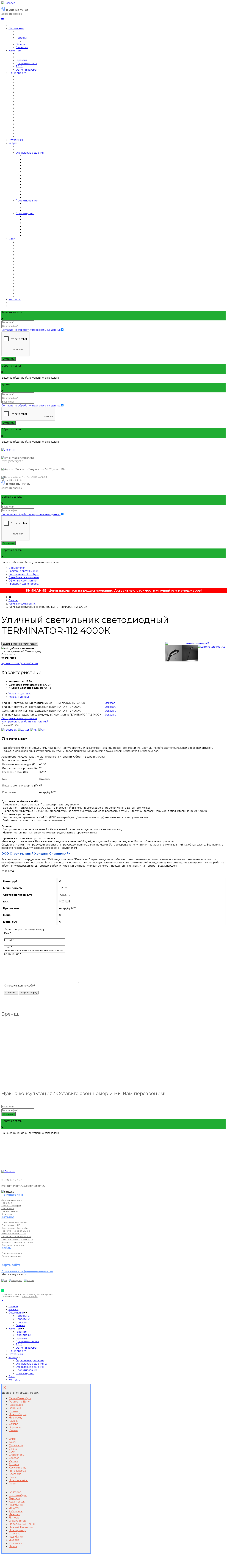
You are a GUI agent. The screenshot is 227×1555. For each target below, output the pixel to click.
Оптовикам (16, 140)
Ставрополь (16, 1454)
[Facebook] (8, 729)
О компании (16, 28)
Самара (13, 1424)
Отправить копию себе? (19, 985)
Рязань (13, 1461)
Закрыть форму (28, 992)
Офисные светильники (23, 580)
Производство (25, 213)
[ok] (41, 729)
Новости (21, 37)
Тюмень (14, 1464)
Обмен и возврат (26, 69)
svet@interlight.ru (13, 461)
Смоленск (15, 1533)
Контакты (15, 299)
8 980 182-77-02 (17, 10)
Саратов (14, 1458)
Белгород (15, 1492)
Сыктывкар (16, 1445)
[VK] (4, 1280)
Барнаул (14, 1498)
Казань (13, 1411)
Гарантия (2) (23, 1335)
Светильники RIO (11, 1225)
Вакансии (22, 47)
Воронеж (15, 1408)
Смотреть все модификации (19, 718)
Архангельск (17, 1501)
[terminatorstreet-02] (190, 653)
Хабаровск (16, 1511)
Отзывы (20, 44)
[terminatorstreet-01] (195, 643)
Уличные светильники (23, 603)
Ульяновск (15, 1543)
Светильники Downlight (24, 574)
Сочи (12, 1451)
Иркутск (14, 1508)
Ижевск (14, 1540)
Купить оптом (10, 663)
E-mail (8, 940)
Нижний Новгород (21, 1527)
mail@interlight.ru (23, 457)
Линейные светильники (24, 577)
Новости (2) (23, 1319)
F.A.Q (19, 1344)
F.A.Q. (19, 66)
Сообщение (12, 954)
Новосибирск (17, 1414)
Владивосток (17, 1520)
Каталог (13, 1309)
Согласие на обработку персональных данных (30, 329)
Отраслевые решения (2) (31, 1363)
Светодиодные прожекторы (17, 1239)
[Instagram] (15, 1280)
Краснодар (16, 1404)
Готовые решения (11, 1253)
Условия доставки (20, 693)
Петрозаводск (18, 1470)
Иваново (14, 1514)
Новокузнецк (17, 1530)
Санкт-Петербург (20, 1398)
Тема (8, 947)
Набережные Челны (22, 1524)
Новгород (15, 1417)
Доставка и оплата (11, 1200)
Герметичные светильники (16, 1230)
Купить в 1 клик (28, 663)
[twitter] (23, 729)
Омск (12, 1438)
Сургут (13, 1448)
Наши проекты (18, 72)
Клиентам (15, 50)
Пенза (13, 1546)
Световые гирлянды (12, 1245)
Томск (12, 1442)
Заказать (110, 703)
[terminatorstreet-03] (212, 646)
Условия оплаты (19, 696)
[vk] (34, 729)
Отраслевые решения (30, 152)
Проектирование (27, 200)
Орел (12, 1483)
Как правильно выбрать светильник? (24, 721)
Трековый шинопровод (23, 583)
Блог (12, 238)
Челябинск (16, 1504)
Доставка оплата (26, 63)
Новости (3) (23, 1315)
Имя (7, 933)
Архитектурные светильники (17, 1242)
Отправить (8, 358)
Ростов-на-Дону (19, 1401)
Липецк (14, 1517)
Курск (12, 1477)
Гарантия (21, 60)
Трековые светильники (23, 571)
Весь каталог (17, 567)
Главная (13, 600)
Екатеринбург (18, 1495)
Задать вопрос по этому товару (20, 643)
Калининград (17, 1467)
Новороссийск (18, 1480)
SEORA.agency (30, 1296)
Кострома (15, 1474)
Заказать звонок (11, 13)
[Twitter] (29, 1280)
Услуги (13, 143)
